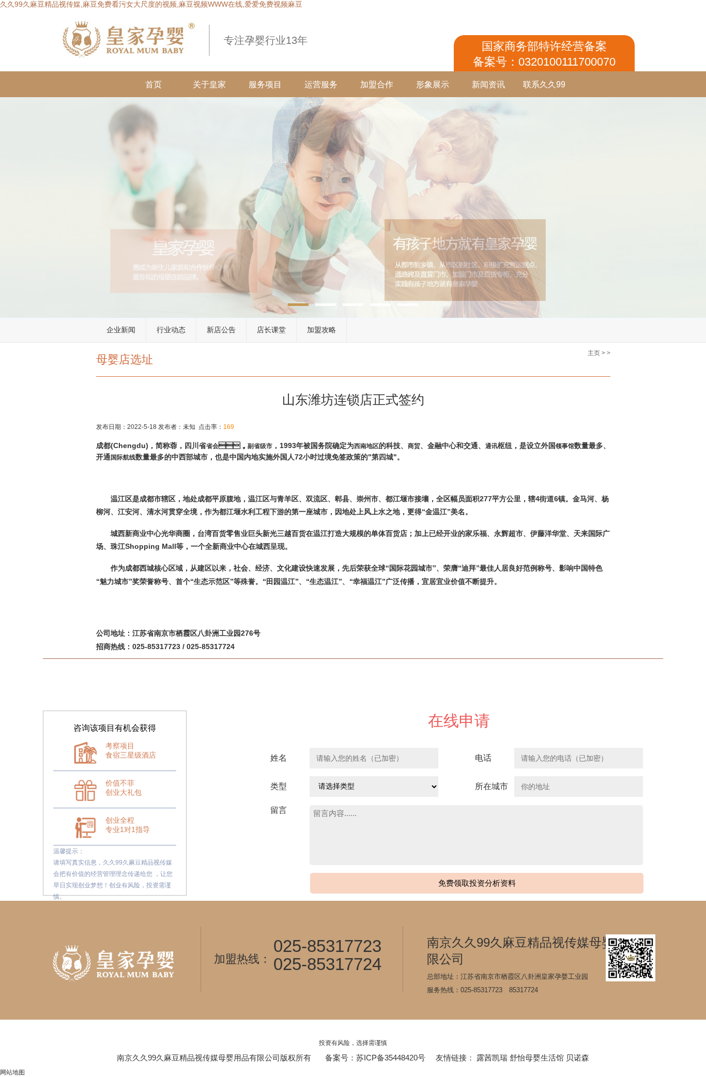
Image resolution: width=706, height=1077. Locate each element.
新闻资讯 (488, 84)
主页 (594, 353)
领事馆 (565, 446)
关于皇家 (209, 84)
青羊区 (288, 499)
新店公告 (221, 330)
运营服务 (320, 84)
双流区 (317, 499)
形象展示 (432, 84)
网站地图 (12, 1072)
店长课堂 (271, 330)
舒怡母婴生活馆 (537, 1057)
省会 (212, 446)
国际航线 (123, 457)
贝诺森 (577, 1057)
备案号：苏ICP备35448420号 (375, 1057)
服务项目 (265, 84)
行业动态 (171, 330)
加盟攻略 (321, 330)
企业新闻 (120, 330)
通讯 (491, 446)
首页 (153, 84)
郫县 (342, 499)
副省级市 (260, 446)
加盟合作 (376, 84)
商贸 (414, 446)
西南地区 (366, 446)
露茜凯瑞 (492, 1057)
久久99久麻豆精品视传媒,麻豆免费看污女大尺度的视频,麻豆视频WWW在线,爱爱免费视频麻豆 (151, 4)
